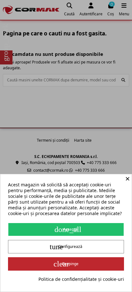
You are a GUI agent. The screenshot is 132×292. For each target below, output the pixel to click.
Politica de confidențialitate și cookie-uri (81, 279)
